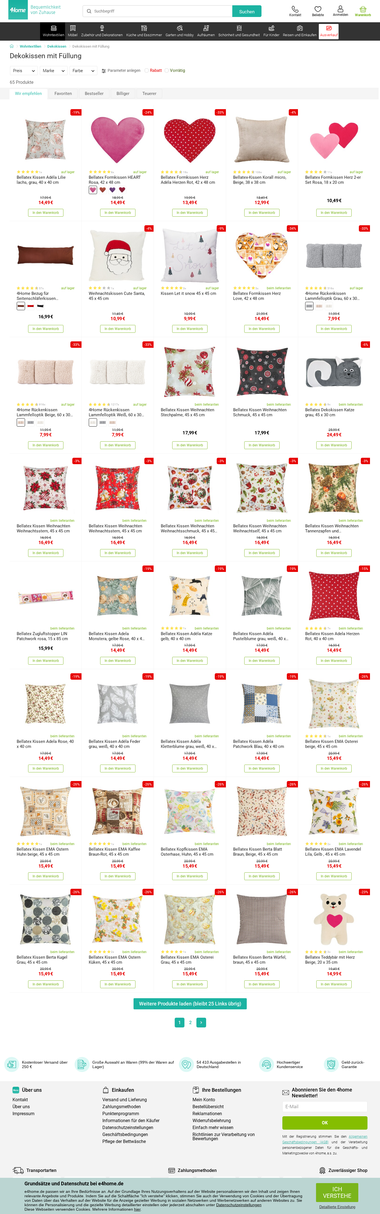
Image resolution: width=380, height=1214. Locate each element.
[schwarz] (40, 306)
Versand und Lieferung (124, 1100)
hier (137, 1209)
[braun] (21, 306)
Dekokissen (56, 46)
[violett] (112, 190)
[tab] (24, 70)
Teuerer (149, 93)
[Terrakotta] (103, 190)
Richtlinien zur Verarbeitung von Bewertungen (224, 1136)
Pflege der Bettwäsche (124, 1141)
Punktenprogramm (120, 1114)
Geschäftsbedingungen (125, 1134)
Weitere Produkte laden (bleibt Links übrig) (190, 1004)
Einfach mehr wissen (213, 1127)
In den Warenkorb (46, 213)
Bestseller (94, 93)
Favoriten (63, 93)
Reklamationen (207, 1114)
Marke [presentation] (48, 70)
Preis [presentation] (17, 70)
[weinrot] (122, 190)
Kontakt (20, 1100)
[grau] (309, 306)
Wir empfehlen (28, 93)
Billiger (123, 93)
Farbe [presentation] (78, 70)
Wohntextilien (30, 46)
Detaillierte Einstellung (337, 1207)
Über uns (21, 1107)
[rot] (30, 306)
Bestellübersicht (208, 1107)
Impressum (23, 1114)
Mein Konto (204, 1100)
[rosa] (93, 190)
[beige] (319, 306)
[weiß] (329, 306)
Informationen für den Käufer (130, 1120)
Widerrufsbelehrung (212, 1120)
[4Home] (14, 46)
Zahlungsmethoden (121, 1107)
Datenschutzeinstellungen (238, 1205)
